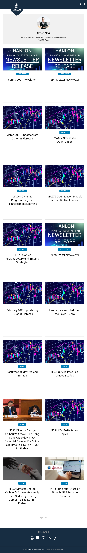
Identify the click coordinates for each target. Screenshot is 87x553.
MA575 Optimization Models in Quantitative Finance (64, 198)
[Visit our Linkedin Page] (49, 538)
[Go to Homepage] (15, 15)
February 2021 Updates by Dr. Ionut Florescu (22, 312)
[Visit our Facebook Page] (37, 538)
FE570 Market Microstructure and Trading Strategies (22, 258)
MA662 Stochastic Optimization (65, 140)
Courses (64, 132)
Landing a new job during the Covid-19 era (64, 312)
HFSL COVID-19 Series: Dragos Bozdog (65, 373)
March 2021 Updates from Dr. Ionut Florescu (22, 136)
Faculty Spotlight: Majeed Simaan (22, 373)
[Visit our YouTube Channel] (32, 538)
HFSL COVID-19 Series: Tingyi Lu (65, 432)
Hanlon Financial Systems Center (35, 549)
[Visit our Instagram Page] (43, 538)
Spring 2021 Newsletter (22, 79)
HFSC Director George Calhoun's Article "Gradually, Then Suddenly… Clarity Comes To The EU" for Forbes (22, 496)
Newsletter (22, 74)
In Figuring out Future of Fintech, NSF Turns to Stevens (65, 492)
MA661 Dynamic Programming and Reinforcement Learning (22, 200)
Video (22, 366)
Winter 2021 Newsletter (65, 255)
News (22, 425)
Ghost (62, 549)
